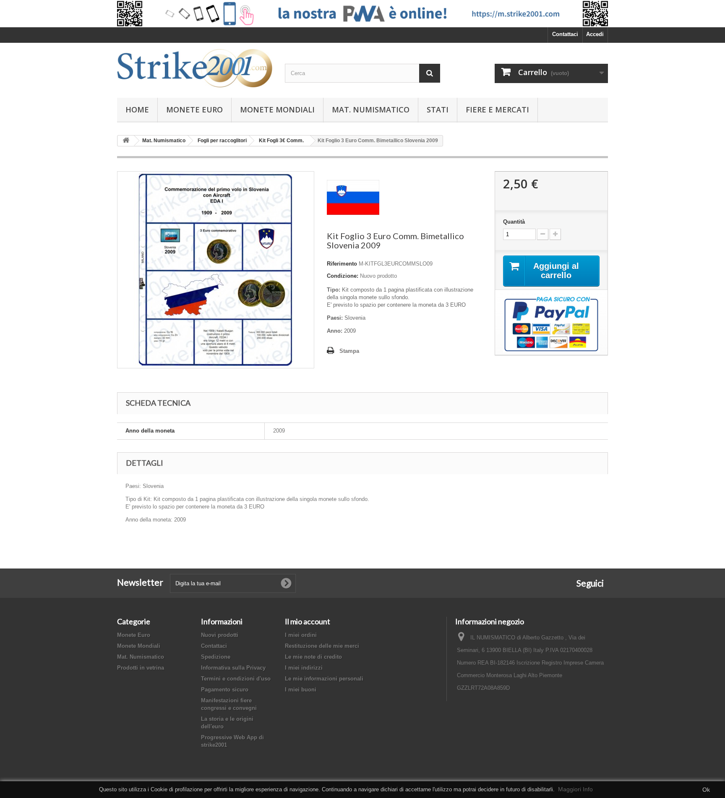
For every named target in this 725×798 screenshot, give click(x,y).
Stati (438, 109)
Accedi (595, 34)
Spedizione (215, 657)
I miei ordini (301, 635)
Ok (706, 789)
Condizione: (342, 276)
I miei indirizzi (304, 668)
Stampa (349, 351)
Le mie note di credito (313, 657)
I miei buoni (300, 689)
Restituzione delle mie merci (322, 646)
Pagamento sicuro (224, 689)
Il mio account (307, 621)
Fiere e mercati (497, 109)
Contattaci (565, 34)
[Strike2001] (194, 68)
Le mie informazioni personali (324, 678)
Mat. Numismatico (370, 109)
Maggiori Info (575, 789)
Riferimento (342, 264)
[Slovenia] (353, 197)
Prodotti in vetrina (140, 668)
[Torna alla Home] (126, 141)
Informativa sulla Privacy (233, 668)
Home (137, 109)
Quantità (514, 222)
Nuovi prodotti (219, 635)
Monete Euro (194, 109)
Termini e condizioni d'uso (236, 678)
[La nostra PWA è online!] (362, 13)
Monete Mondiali (277, 109)
